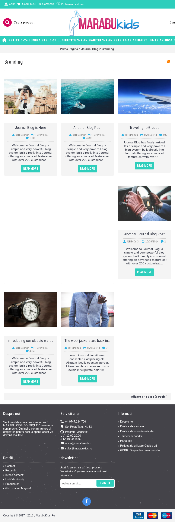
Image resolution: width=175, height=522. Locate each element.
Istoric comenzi (14, 475)
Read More (30, 168)
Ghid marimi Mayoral (18, 488)
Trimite (105, 483)
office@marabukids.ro (78, 443)
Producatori (12, 484)
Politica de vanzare (132, 426)
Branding (108, 49)
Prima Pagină (69, 49)
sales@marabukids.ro (78, 448)
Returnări (10, 470)
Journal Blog (89, 49)
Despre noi (126, 421)
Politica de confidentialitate (136, 431)
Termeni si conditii (131, 436)
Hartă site (126, 440)
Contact (10, 466)
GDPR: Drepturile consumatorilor (140, 450)
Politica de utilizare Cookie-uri (138, 445)
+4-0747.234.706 (75, 421)
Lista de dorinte (14, 479)
